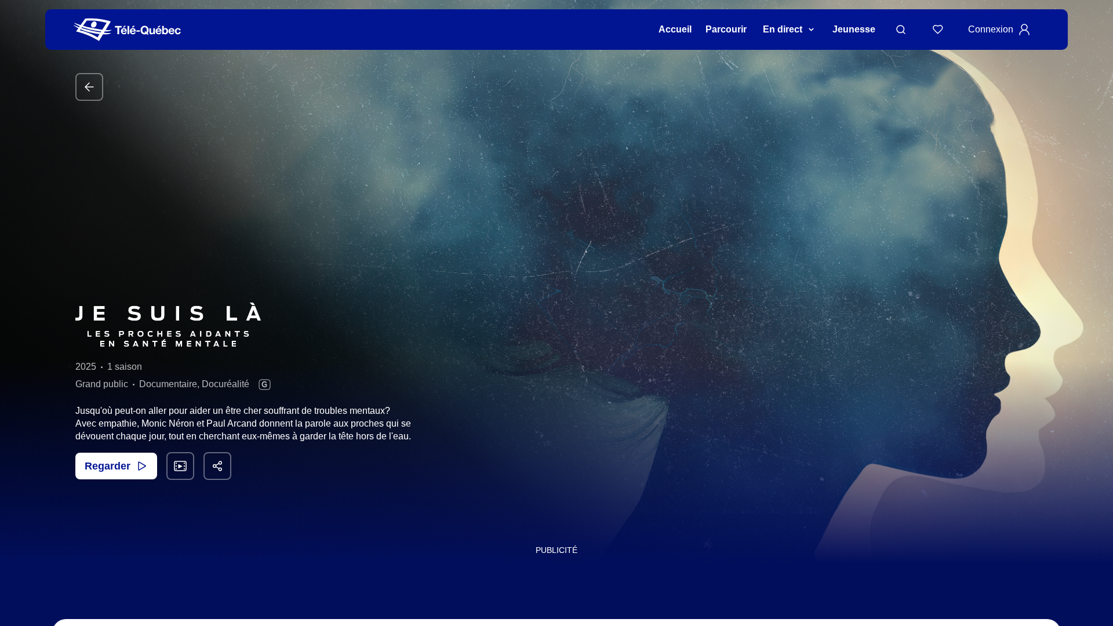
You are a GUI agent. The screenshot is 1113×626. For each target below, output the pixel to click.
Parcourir (726, 29)
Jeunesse (853, 29)
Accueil (675, 29)
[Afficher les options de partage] (217, 466)
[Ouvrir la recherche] (901, 29)
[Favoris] (938, 29)
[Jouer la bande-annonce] (180, 466)
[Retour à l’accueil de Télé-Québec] (127, 29)
